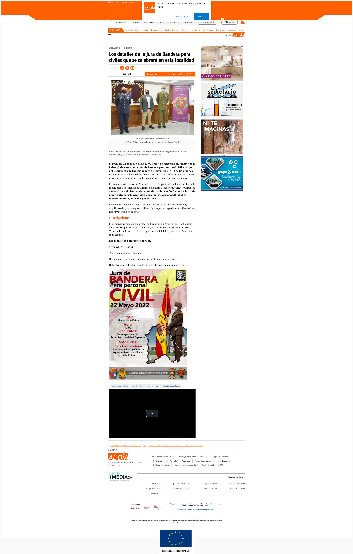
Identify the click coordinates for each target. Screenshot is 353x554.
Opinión (188, 22)
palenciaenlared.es (181, 483)
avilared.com (156, 483)
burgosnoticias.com (154, 488)
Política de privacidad (203, 461)
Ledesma (232, 30)
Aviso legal (186, 461)
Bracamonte (156, 30)
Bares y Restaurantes (187, 457)
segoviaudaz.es (210, 483)
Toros (161, 22)
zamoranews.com (237, 488)
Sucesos (148, 22)
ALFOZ (127, 73)
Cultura (135, 22)
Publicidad (174, 461)
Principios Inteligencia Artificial (186, 465)
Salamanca (120, 22)
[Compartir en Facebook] (122, 68)
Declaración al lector (161, 465)
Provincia (115, 30)
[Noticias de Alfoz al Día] (226, 35)
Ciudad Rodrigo (171, 30)
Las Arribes (208, 30)
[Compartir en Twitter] (127, 68)
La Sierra (196, 30)
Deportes (174, 22)
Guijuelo (184, 30)
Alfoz (241, 30)
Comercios (204, 457)
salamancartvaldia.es (181, 488)
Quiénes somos (159, 461)
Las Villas (220, 30)
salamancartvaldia (120, 386)
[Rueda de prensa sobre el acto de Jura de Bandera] (152, 108)
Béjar (145, 30)
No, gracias (182, 16)
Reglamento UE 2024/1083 (212, 465)
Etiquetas (216, 457)
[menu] (242, 23)
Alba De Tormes (133, 30)
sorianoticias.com (210, 488)
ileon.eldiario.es (155, 493)
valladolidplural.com (236, 483)
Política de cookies (223, 461)
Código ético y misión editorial (163, 457)
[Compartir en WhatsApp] (132, 68)
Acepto (201, 16)
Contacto (225, 457)
